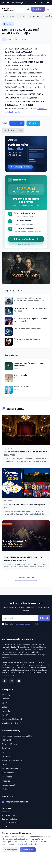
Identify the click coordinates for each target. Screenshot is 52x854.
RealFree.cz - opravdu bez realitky (17, 736)
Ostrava (18, 652)
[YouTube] (48, 3)
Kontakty (5, 812)
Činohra (5, 698)
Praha (11, 652)
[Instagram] (42, 3)
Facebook (18, 123)
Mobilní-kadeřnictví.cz (12, 768)
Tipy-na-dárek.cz (9, 744)
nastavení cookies (22, 844)
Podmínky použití (8, 815)
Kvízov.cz (6, 781)
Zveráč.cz (6, 748)
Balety (4, 707)
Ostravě (26, 665)
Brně (20, 665)
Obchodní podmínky (9, 819)
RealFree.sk (7, 777)
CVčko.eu (6, 789)
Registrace (38, 9)
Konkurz (23, 16)
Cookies (5, 826)
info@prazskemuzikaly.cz (14, 3)
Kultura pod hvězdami (12, 719)
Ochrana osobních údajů (11, 822)
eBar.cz (5, 764)
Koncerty (6, 711)
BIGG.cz (5, 752)
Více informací (35, 844)
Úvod (4, 16)
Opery (4, 703)
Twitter (35, 123)
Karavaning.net (8, 785)
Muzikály (6, 694)
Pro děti (5, 715)
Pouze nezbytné (10, 850)
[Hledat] (28, 9)
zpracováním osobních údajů (27, 624)
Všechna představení (11, 723)
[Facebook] (36, 3)
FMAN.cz (6, 756)
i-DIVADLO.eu (8, 740)
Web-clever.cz (8, 772)
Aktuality (12, 16)
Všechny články (24, 577)
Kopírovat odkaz (15, 130)
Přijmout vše (28, 850)
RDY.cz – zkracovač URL (13, 760)
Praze (15, 665)
